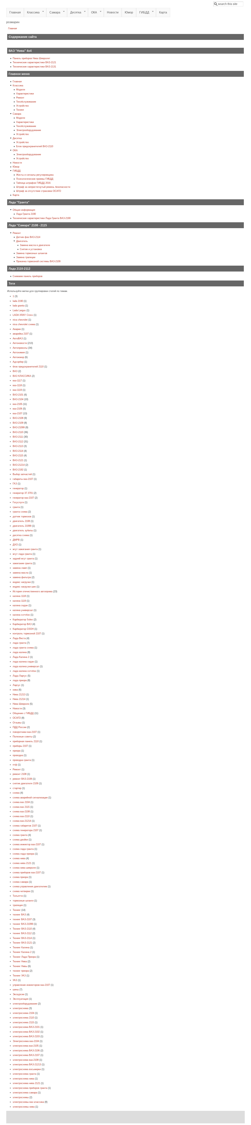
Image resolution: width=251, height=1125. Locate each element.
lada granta (18, 305)
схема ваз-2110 (21, 816)
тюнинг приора (21, 970)
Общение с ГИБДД (23, 713)
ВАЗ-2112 (18, 441)
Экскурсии (18, 994)
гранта (16, 507)
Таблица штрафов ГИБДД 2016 (33, 182)
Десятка (74, 12)
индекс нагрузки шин (24, 586)
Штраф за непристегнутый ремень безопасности (43, 187)
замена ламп (20, 568)
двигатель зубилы (23, 530)
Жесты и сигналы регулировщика (34, 174)
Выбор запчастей (22, 474)
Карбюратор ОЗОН (23, 629)
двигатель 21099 (22, 525)
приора (16, 750)
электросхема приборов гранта (30, 1088)
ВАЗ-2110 (18, 432)
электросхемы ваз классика (28, 1102)
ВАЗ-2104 (18, 399)
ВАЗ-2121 (18, 460)
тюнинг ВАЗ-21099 (23, 924)
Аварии (17, 329)
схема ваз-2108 (21, 811)
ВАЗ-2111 (18, 436)
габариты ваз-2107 (23, 479)
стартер (17, 788)
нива (15, 689)
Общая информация (24, 210)
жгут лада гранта (22, 554)
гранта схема (20, 511)
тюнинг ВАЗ (19, 914)
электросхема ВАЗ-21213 (27, 1064)
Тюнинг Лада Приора (24, 956)
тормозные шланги (23, 900)
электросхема (20, 1008)
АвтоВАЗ (18, 338)
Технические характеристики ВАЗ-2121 (34, 62)
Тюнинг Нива (20, 961)
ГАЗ (15, 483)
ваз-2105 (17, 404)
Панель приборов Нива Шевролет (31, 58)
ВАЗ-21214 (19, 464)
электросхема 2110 (23, 1017)
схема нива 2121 (22, 863)
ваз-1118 (17, 385)
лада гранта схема (23, 647)
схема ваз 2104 (21, 802)
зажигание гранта (22, 563)
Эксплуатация (20, 999)
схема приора (20, 877)
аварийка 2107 (21, 333)
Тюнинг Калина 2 (22, 952)
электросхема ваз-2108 (26, 1059)
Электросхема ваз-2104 (26, 1041)
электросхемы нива (24, 1106)
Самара (53, 12)
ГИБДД (142, 12)
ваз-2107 (17, 413)
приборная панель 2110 (26, 741)
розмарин (12, 22)
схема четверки (21, 891)
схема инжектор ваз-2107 (27, 844)
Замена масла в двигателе (35, 245)
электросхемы (21, 1097)
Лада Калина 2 (21, 657)
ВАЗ (15, 371)
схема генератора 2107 (25, 830)
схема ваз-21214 (22, 821)
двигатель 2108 (21, 521)
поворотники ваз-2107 (25, 732)
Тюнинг (20, 109)
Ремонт (20, 97)
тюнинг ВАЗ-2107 (22, 919)
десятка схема (21, 535)
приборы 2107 (20, 746)
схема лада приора (23, 853)
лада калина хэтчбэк (24, 671)
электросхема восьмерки (27, 1069)
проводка (18, 755)
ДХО (15, 544)
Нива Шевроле (21, 703)
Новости (113, 12)
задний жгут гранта (23, 558)
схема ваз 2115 (21, 807)
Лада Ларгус (20, 675)
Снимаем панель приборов (27, 276)
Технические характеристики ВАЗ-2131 (34, 66)
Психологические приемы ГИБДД (34, 178)
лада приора (20, 680)
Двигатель (22, 241)
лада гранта (19, 642)
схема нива (19, 858)
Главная (15, 12)
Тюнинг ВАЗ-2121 (22, 942)
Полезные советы (22, 736)
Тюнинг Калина (21, 947)
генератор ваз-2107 (23, 497)
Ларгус (16, 685)
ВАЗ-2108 (18, 418)
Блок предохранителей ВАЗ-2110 (34, 146)
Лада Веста (19, 638)
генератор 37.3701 (23, 493)
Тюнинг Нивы (20, 966)
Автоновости (20, 343)
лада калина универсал (26, 666)
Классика (32, 12)
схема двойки (20, 839)
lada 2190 (18, 301)
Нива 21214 (19, 699)
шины (16, 989)
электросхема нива (23, 1078)
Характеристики (25, 93)
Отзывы (17, 722)
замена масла (20, 572)
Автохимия (19, 352)
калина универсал (23, 610)
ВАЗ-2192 (18, 469)
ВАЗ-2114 (18, 451)
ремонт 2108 (19, 774)
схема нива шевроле (24, 867)
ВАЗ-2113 (18, 446)
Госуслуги (18, 502)
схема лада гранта (23, 849)
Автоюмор (18, 357)
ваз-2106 (17, 408)
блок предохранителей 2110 (28, 366)
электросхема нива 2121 (26, 1083)
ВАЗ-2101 (18, 394)
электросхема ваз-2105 (26, 1045)
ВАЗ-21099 (19, 427)
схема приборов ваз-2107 (27, 872)
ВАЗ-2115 (18, 455)
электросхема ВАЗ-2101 (26, 1027)
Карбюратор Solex (23, 619)
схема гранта (20, 835)
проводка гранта (22, 760)
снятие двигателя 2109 (25, 783)
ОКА (92, 12)
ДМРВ (16, 539)
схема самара (20, 881)
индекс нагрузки (22, 582)
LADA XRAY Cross (23, 315)
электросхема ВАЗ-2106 (26, 1050)
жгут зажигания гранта (25, 549)
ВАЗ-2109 (18, 422)
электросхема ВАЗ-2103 (26, 1036)
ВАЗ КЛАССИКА (22, 376)
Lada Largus (19, 310)
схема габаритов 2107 (25, 825)
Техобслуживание (26, 101)
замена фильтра (22, 577)
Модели (20, 89)
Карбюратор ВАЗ (22, 624)
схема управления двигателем (30, 886)
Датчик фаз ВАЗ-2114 (28, 237)
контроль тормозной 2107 (27, 633)
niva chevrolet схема (24, 324)
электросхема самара (25, 1092)
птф (15, 764)
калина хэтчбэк (21, 614)
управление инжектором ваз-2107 (31, 985)
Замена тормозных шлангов (31, 253)
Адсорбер (18, 361)
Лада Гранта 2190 (26, 214)
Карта (163, 12)
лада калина (20, 652)
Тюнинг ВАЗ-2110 (22, 928)
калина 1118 (19, 596)
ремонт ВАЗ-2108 (22, 778)
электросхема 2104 (23, 1013)
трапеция (18, 905)
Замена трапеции (25, 257)
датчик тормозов (22, 516)
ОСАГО (17, 717)
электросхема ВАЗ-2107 (26, 1055)
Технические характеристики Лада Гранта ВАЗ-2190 (42, 218)
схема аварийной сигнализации (30, 797)
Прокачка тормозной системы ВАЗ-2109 (38, 261)
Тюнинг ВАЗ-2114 (22, 938)
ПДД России (19, 727)
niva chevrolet (20, 319)
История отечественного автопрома (32, 591)
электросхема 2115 (23, 1022)
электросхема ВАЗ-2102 (26, 1031)
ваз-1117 (17, 380)
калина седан (20, 605)
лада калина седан (23, 661)
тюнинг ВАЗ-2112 (22, 933)
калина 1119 (19, 600)
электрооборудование (25, 1003)
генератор (18, 488)
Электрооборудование (28, 130)
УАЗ (15, 980)
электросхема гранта (24, 1073)
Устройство (22, 105)
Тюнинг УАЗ (19, 975)
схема (16, 792)
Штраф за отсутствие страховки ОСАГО (38, 191)
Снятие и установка (31, 249)
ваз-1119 (17, 390)
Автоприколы (20, 347)
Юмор (129, 12)
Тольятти (18, 895)
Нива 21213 (19, 694)
